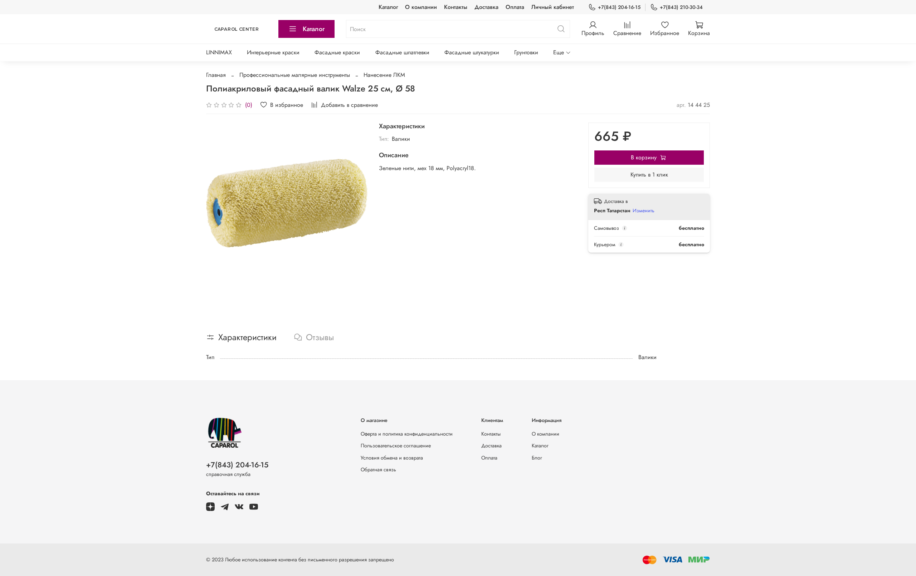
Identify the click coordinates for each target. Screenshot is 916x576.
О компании (421, 7)
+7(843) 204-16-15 (619, 7)
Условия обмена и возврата (392, 457)
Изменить (643, 210)
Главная (216, 75)
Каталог (388, 7)
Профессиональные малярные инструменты (294, 75)
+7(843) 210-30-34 (681, 7)
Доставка (486, 7)
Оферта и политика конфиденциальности (407, 433)
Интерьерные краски (273, 52)
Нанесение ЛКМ (384, 75)
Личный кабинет (552, 7)
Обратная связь (378, 469)
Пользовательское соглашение (396, 445)
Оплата (515, 7)
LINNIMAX (219, 52)
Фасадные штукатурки (471, 52)
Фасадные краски (337, 52)
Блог (537, 457)
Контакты (455, 7)
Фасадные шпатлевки (402, 52)
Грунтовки (526, 52)
